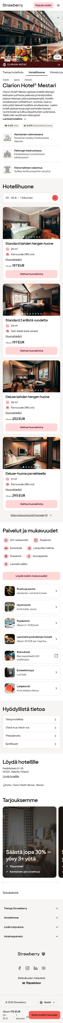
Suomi (17, 79)
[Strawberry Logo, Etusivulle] (13, 5)
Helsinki (28, 79)
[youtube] (44, 968)
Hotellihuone (37, 72)
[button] (31, 223)
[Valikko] (58, 5)
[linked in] (36, 968)
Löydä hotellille (11, 776)
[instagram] (28, 968)
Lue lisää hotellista (12, 119)
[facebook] (19, 968)
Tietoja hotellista (13, 72)
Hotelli (6, 79)
